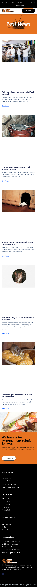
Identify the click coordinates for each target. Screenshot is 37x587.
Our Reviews (6, 501)
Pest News (5, 507)
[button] (19, 10)
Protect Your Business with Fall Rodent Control (16, 168)
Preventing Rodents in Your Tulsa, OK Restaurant (17, 395)
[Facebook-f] (3, 574)
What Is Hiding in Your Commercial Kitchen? (18, 318)
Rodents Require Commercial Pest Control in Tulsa (17, 243)
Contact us (9, 458)
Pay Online (5, 498)
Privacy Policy (6, 510)
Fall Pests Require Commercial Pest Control (18, 93)
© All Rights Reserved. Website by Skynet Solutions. (18, 585)
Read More (5, 106)
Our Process (6, 504)
